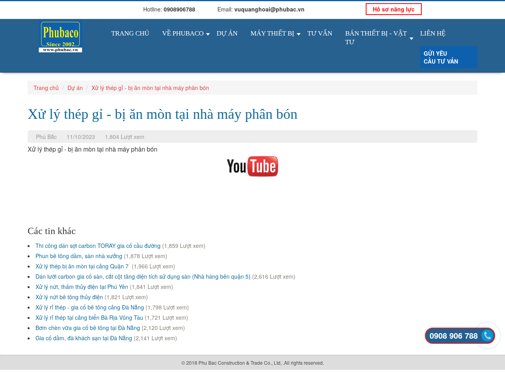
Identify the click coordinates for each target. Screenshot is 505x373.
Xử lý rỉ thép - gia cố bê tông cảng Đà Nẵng (90, 307)
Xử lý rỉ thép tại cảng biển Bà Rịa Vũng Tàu (89, 317)
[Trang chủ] (60, 35)
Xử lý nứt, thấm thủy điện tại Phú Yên (82, 287)
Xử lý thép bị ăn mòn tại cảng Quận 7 (83, 266)
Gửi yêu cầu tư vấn (441, 57)
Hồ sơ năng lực (394, 9)
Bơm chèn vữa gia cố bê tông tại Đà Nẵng (88, 328)
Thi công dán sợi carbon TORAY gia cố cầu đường (98, 245)
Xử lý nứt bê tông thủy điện (69, 297)
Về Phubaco (183, 33)
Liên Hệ (432, 33)
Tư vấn (319, 33)
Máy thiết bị (272, 33)
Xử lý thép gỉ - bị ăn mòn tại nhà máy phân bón (150, 88)
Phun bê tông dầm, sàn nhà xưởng (79, 256)
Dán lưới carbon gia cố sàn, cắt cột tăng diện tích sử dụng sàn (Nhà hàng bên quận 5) (143, 276)
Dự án (227, 33)
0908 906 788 (454, 335)
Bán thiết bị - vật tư (376, 38)
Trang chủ (130, 33)
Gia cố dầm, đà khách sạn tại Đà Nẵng (84, 338)
